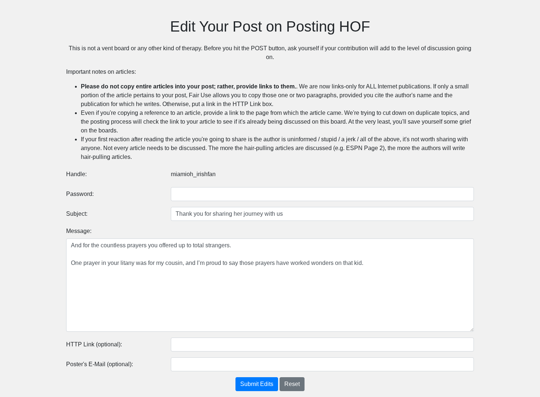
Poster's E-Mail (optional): (99, 364)
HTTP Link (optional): (94, 344)
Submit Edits (256, 384)
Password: (80, 194)
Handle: (76, 174)
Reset (292, 384)
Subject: (76, 214)
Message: (78, 231)
